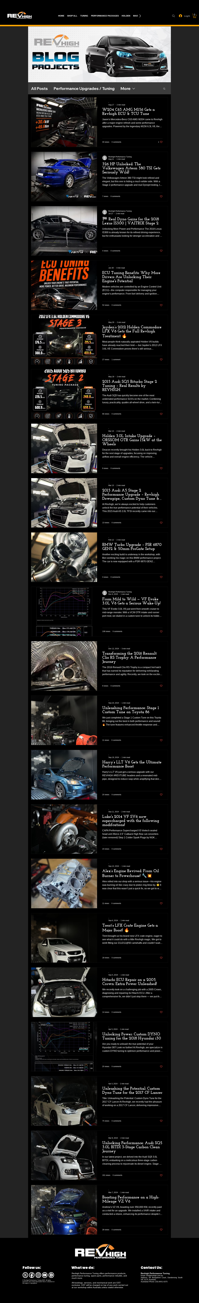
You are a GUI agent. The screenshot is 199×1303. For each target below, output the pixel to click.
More (125, 88)
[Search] (173, 16)
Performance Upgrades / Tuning (84, 88)
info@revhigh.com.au (154, 1276)
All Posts (39, 88)
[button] (194, 16)
